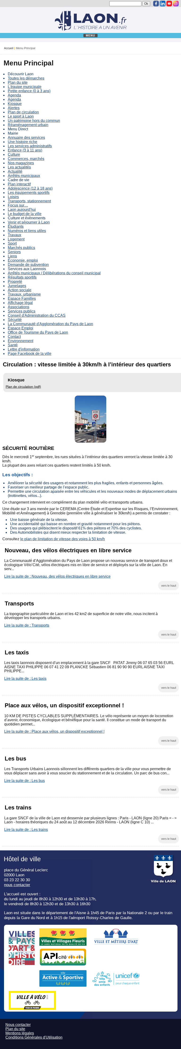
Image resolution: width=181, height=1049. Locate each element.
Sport (12, 243)
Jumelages (17, 286)
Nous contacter (18, 1025)
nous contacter (17, 884)
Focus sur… (18, 205)
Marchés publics (21, 248)
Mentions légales (19, 1033)
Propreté (15, 282)
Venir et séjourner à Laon (29, 222)
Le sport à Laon (21, 116)
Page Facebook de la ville (29, 354)
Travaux (14, 235)
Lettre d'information (24, 349)
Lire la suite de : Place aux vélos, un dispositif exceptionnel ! (54, 731)
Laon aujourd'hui (22, 210)
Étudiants (16, 226)
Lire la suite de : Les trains (26, 830)
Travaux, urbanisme (24, 294)
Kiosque (15, 104)
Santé (13, 345)
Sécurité (15, 320)
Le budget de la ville (24, 214)
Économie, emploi (23, 260)
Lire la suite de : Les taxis (25, 679)
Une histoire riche (22, 142)
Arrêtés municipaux (24, 176)
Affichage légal (20, 303)
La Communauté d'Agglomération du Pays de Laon (50, 324)
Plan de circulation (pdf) (23, 386)
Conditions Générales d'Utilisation (33, 1037)
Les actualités (19, 167)
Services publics (21, 311)
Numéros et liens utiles (27, 231)
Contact (14, 337)
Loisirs (13, 197)
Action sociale (19, 290)
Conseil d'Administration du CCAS (37, 315)
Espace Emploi (20, 328)
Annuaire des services (26, 138)
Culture (14, 154)
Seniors (14, 252)
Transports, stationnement (29, 201)
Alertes (14, 108)
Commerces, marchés (26, 159)
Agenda (14, 95)
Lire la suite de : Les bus (24, 781)
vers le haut (168, 585)
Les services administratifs (30, 146)
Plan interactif (19, 184)
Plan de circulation (23, 112)
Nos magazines (21, 163)
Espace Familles (22, 298)
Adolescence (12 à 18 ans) (30, 188)
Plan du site (18, 82)
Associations (18, 307)
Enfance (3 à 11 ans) (25, 150)
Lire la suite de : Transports (26, 625)
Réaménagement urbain (28, 125)
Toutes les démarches (26, 78)
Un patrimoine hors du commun (34, 121)
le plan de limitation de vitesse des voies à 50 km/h (62, 539)
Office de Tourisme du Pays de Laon (38, 332)
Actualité (15, 171)
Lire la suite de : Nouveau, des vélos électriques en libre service (57, 576)
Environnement (20, 341)
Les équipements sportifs (28, 193)
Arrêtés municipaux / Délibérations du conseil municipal (54, 273)
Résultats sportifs (22, 277)
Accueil (8, 48)
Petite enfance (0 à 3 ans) (29, 91)
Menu (90, 35)
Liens (12, 256)
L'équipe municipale (24, 87)
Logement (16, 239)
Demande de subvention (28, 265)
